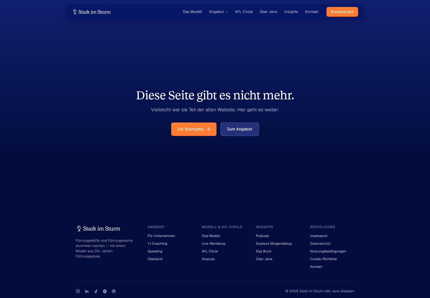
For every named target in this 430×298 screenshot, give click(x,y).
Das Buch (263, 251)
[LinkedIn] (87, 291)
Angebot (216, 11)
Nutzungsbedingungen (328, 251)
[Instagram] (78, 291)
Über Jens (268, 11)
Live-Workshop (213, 243)
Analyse (208, 259)
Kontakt (312, 11)
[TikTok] (96, 291)
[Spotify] (105, 291)
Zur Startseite (190, 129)
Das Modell (192, 11)
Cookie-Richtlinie (323, 259)
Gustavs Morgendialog (274, 243)
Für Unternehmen (161, 236)
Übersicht (155, 259)
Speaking (155, 251)
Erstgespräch (342, 11)
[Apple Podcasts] (113, 291)
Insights (291, 11)
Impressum (318, 236)
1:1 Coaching (157, 243)
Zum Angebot (239, 129)
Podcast (262, 236)
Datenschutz (320, 243)
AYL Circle (244, 11)
